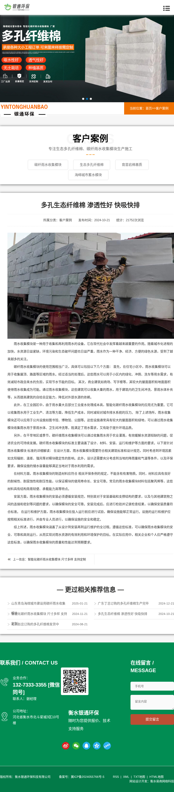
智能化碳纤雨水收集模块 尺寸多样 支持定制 (57, 559)
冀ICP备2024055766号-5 (87, 776)
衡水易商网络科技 (162, 781)
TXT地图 (139, 776)
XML (126, 776)
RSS (116, 776)
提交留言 (152, 719)
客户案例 (162, 108)
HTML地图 (156, 776)
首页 (149, 108)
